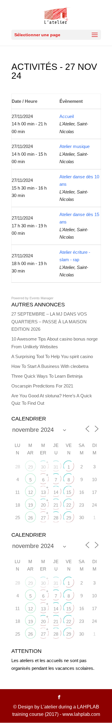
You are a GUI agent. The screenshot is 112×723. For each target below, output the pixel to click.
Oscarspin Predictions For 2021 (42, 385)
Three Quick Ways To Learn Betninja (46, 376)
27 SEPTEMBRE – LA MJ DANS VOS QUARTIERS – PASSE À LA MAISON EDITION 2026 (49, 321)
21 (55, 505)
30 (43, 467)
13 (43, 492)
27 (43, 517)
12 (30, 492)
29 (30, 467)
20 (43, 505)
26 (30, 517)
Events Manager (41, 298)
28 (55, 517)
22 (68, 505)
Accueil (66, 116)
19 (30, 505)
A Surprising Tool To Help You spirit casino (52, 356)
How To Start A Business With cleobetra (49, 366)
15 (68, 492)
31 (55, 467)
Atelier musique (74, 146)
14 (55, 492)
